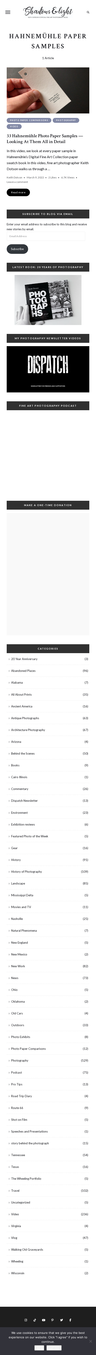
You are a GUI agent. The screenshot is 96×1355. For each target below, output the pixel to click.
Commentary (19, 789)
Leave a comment (17, 182)
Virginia (16, 1226)
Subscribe (17, 249)
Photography (66, 120)
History (16, 860)
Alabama (17, 682)
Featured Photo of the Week (29, 836)
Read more (54, 1348)
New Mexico (19, 954)
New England (19, 942)
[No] (90, 1341)
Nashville (17, 919)
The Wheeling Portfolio (26, 1178)
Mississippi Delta (22, 895)
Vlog (14, 1238)
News (14, 978)
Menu (7, 12)
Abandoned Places (23, 670)
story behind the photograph (30, 1143)
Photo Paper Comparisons (29, 120)
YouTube (43, 1320)
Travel (15, 1190)
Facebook (70, 1320)
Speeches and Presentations (29, 1131)
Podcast (16, 1072)
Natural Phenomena (24, 930)
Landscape (18, 883)
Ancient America (21, 706)
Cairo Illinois (19, 777)
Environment (19, 812)
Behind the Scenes (23, 753)
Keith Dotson (14, 177)
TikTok (34, 1320)
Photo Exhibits (20, 1037)
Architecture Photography (28, 730)
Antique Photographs (25, 718)
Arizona (16, 741)
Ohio (14, 990)
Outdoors (17, 1025)
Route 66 (17, 1108)
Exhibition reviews (23, 824)
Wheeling (17, 1261)
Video (14, 126)
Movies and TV (21, 907)
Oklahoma (18, 1001)
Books (15, 765)
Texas (15, 1167)
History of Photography (26, 871)
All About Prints (21, 694)
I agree (39, 1348)
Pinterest (52, 1320)
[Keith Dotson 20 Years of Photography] (48, 300)
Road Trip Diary (21, 1096)
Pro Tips (16, 1084)
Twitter (61, 1320)
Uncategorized (20, 1202)
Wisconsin (17, 1273)
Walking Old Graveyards (27, 1249)
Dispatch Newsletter (24, 800)
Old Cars (17, 1013)
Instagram (25, 1320)
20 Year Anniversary (24, 659)
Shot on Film (19, 1119)
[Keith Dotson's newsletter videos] (48, 369)
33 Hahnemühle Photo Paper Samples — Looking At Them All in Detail (45, 138)
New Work (18, 966)
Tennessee (18, 1155)
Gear (14, 848)
